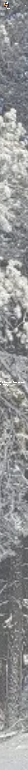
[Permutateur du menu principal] (25, 5)
